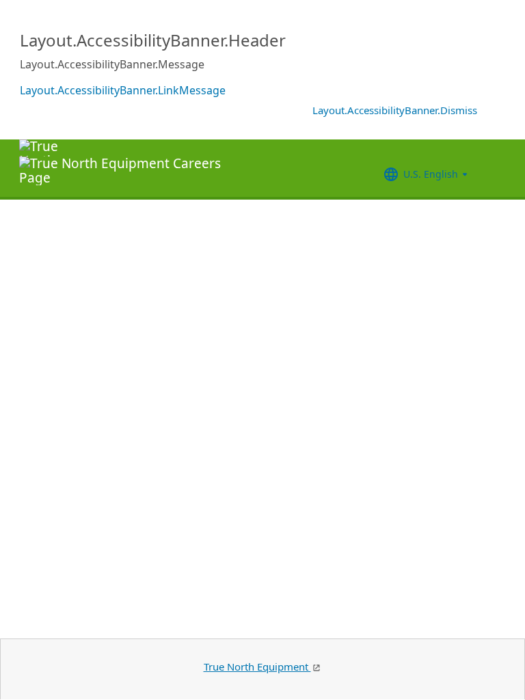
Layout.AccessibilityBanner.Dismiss (394, 110)
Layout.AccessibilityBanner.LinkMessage (123, 90)
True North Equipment (257, 666)
